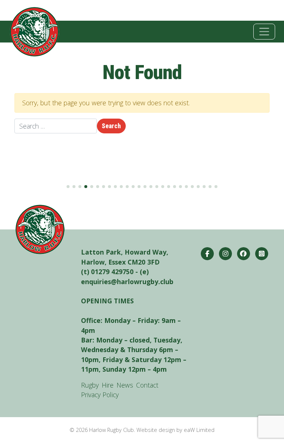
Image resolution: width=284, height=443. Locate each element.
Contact (147, 385)
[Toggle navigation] (264, 32)
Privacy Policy (100, 394)
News (124, 385)
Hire (108, 385)
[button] (68, 186)
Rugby (90, 385)
